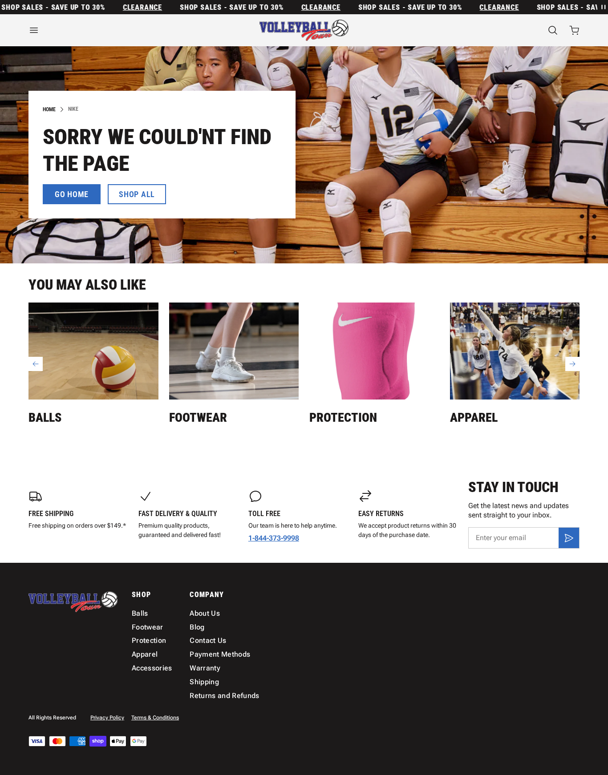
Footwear (198, 417)
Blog (197, 627)
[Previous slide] (35, 364)
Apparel (474, 417)
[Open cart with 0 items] (574, 30)
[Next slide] (572, 364)
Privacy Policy (107, 717)
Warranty (205, 668)
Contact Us (208, 640)
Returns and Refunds (224, 695)
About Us (205, 613)
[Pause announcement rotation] (602, 7)
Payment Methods (220, 654)
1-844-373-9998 (273, 538)
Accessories (152, 668)
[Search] (552, 30)
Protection (343, 417)
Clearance (129, 7)
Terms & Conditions (155, 717)
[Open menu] (113, 30)
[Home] (304, 30)
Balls (44, 417)
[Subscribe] (569, 538)
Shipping (204, 682)
